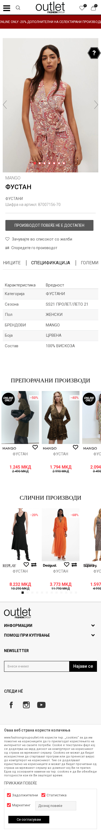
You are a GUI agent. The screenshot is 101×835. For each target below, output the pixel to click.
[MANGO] (9, 448)
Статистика (57, 795)
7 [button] (64, 163)
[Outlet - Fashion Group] (50, 7)
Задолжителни (25, 795)
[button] (17, 8)
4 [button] (50, 163)
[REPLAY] (9, 565)
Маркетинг (21, 805)
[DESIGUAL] (50, 565)
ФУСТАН (20, 454)
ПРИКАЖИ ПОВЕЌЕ (20, 783)
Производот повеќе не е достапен (49, 225)
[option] (50, 22)
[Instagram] (26, 705)
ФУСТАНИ (14, 198)
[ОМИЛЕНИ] (84, 9)
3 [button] (45, 163)
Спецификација (50, 262)
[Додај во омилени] (35, 447)
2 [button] (40, 163)
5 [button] (55, 163)
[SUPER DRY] (90, 565)
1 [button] (35, 163)
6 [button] (60, 163)
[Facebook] (11, 705)
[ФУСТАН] (20, 417)
